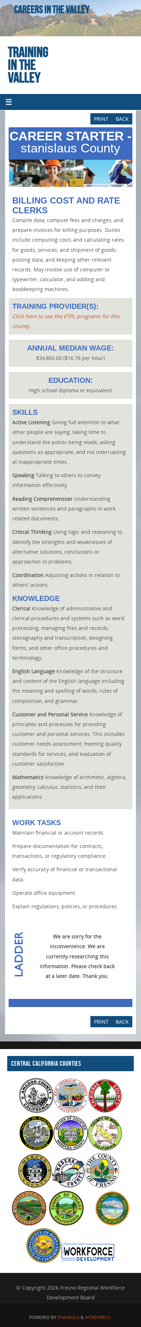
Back (122, 118)
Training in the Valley (28, 64)
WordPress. (98, 1317)
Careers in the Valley (51, 9)
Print (101, 118)
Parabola (68, 1317)
